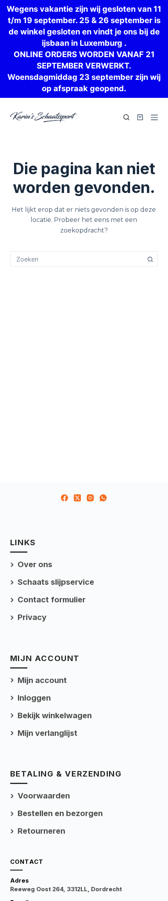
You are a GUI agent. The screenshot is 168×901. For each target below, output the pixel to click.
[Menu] (154, 117)
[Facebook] (64, 497)
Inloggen (34, 698)
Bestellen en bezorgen (60, 813)
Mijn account (42, 680)
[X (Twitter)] (77, 497)
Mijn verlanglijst (47, 733)
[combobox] (77, 259)
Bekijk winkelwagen (55, 715)
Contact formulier (52, 599)
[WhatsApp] (103, 497)
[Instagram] (90, 497)
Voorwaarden (44, 795)
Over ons (35, 564)
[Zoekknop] (150, 259)
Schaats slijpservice (56, 582)
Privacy (32, 617)
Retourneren (41, 831)
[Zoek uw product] (126, 117)
